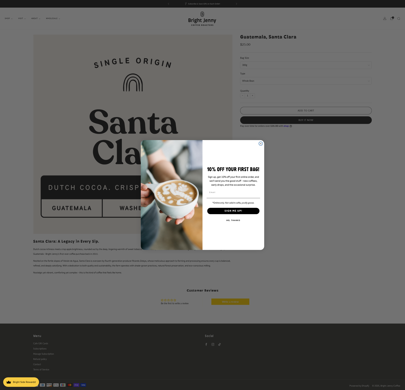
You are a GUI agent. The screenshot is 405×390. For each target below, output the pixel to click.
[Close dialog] (261, 143)
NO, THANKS (233, 220)
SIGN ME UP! (233, 211)
